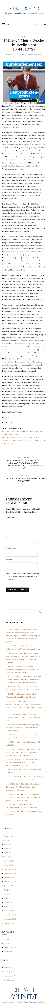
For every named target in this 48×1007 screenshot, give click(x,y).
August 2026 (8, 836)
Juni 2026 (7, 844)
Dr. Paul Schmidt (24, 9)
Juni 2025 (7, 894)
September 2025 (10, 882)
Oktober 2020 (9, 923)
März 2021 (8, 907)
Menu (7, 24)
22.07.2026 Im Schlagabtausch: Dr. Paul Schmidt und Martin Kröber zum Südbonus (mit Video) (23, 717)
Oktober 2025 (9, 878)
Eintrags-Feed (9, 972)
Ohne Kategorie (10, 947)
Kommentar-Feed (10, 976)
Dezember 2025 (10, 869)
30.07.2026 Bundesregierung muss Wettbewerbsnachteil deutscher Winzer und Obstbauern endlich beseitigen (22, 669)
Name (8, 538)
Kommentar (11, 517)
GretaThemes (41, 1002)
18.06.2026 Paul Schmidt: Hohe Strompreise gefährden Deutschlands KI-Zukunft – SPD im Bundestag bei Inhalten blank (23, 797)
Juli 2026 (7, 840)
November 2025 (10, 873)
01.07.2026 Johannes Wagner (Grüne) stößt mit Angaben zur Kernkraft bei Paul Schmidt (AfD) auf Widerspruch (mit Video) (23, 752)
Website (9, 560)
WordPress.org (10, 980)
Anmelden (7, 968)
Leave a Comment (36, 54)
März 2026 (8, 857)
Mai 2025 (7, 898)
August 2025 (8, 886)
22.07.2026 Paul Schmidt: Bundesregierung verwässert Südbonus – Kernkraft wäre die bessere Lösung (22, 728)
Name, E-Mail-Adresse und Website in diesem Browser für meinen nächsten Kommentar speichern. (23, 576)
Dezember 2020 (10, 915)
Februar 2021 (9, 911)
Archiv (6, 939)
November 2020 (10, 919)
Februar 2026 (9, 861)
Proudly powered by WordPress (12, 1002)
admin (11, 54)
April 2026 (8, 853)
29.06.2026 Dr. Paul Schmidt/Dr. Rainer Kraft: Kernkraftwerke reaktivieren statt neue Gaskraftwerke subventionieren (24, 762)
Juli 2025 (7, 890)
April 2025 (8, 902)
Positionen (8, 952)
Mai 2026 (7, 848)
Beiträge (24, 36)
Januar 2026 (8, 865)
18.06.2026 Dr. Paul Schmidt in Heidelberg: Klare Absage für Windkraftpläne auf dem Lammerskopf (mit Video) (22, 787)
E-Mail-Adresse (12, 549)
